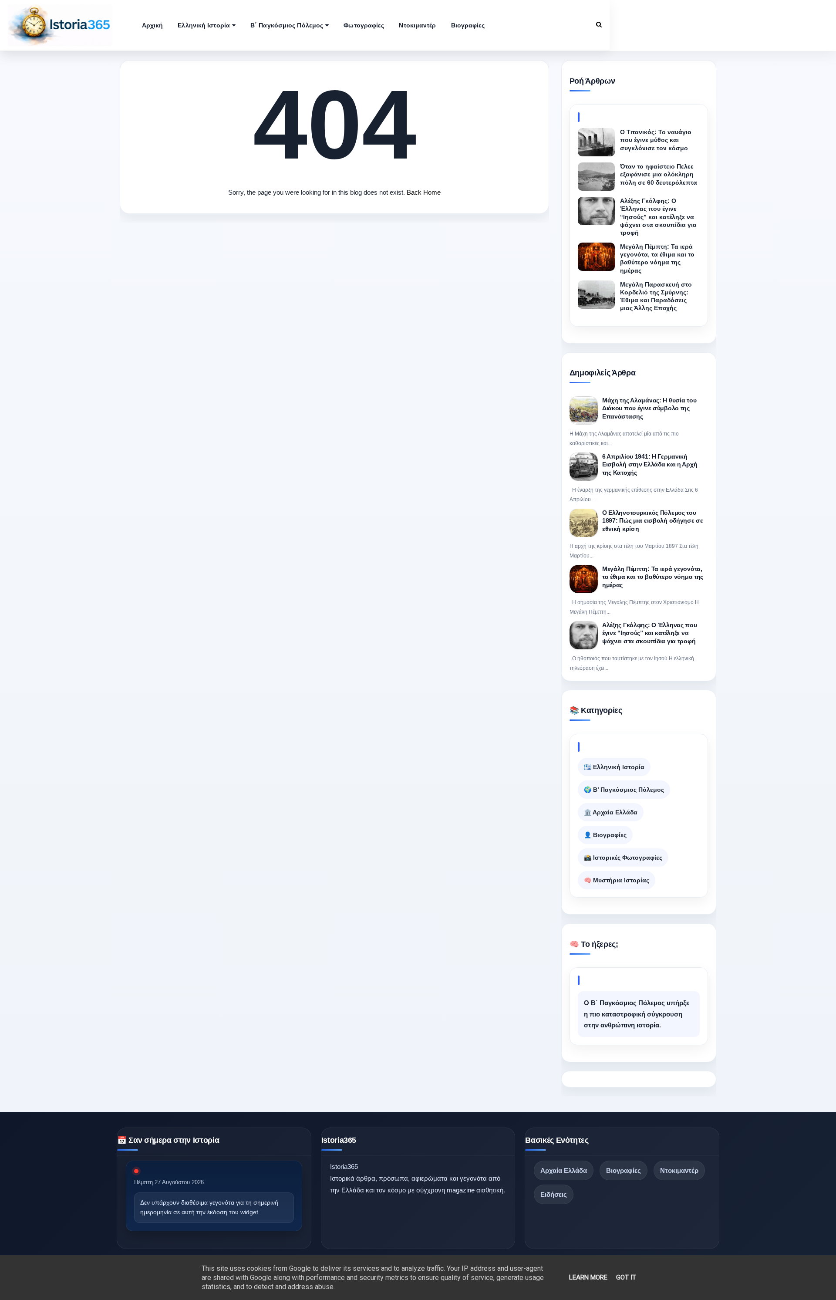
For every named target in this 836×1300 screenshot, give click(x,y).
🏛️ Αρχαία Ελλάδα (610, 812)
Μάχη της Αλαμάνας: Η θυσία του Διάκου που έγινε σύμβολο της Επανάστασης (649, 408)
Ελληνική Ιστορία (204, 25)
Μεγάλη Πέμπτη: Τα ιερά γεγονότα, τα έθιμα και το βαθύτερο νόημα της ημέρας (652, 576)
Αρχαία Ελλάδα (563, 1170)
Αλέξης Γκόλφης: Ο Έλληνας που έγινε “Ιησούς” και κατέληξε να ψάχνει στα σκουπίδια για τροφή (649, 633)
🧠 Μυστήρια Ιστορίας (616, 880)
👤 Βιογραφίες (605, 834)
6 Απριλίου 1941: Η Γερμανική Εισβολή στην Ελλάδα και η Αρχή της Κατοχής (649, 464)
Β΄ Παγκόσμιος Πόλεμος (286, 25)
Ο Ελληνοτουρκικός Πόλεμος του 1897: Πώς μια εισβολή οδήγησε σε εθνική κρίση (652, 520)
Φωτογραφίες (364, 25)
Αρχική (152, 25)
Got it (626, 1277)
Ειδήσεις (553, 1194)
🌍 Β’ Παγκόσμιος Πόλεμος (624, 789)
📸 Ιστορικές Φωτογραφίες (623, 857)
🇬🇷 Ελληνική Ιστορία (614, 766)
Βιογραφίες (468, 25)
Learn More (588, 1277)
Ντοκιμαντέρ (417, 25)
